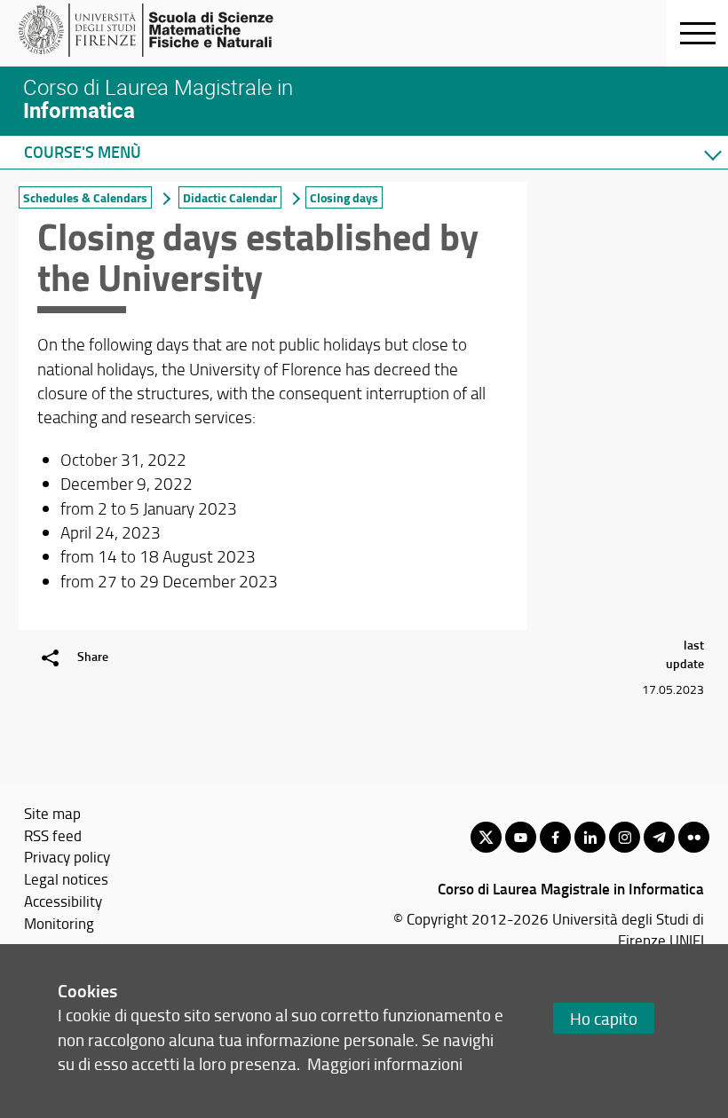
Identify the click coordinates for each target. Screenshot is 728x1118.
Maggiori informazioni (385, 1063)
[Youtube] (520, 837)
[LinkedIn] (589, 837)
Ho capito (603, 1018)
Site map (52, 812)
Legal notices (66, 878)
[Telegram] (659, 837)
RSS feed (53, 835)
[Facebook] (555, 837)
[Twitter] (486, 837)
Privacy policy (67, 856)
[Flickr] (693, 837)
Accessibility (63, 900)
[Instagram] (624, 837)
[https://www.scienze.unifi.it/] (156, 30)
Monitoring (59, 922)
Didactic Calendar (230, 197)
